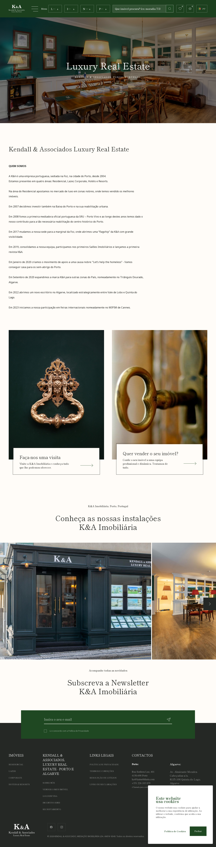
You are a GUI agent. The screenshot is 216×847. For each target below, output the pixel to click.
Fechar (198, 831)
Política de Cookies (175, 831)
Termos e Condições (102, 771)
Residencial (16, 764)
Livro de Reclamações (103, 784)
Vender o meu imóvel (55, 789)
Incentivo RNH (51, 802)
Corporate (15, 777)
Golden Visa (50, 796)
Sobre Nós (49, 782)
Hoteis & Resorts (19, 784)
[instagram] (61, 826)
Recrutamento (52, 809)
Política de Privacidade (78, 731)
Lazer (12, 771)
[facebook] (51, 826)
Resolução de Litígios (103, 777)
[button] (209, 604)
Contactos (142, 755)
